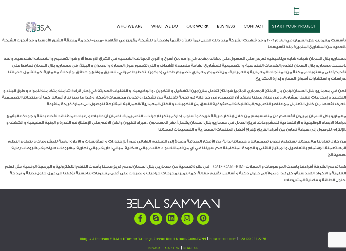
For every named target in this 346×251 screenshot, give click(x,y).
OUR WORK (197, 23)
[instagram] (188, 213)
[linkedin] (173, 213)
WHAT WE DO (164, 23)
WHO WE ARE (130, 23)
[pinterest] (204, 213)
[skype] (157, 213)
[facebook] (141, 213)
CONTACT (254, 23)
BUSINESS (226, 23)
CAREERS (172, 242)
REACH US (190, 242)
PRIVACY (154, 242)
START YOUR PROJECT (294, 23)
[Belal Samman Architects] (38, 27)
